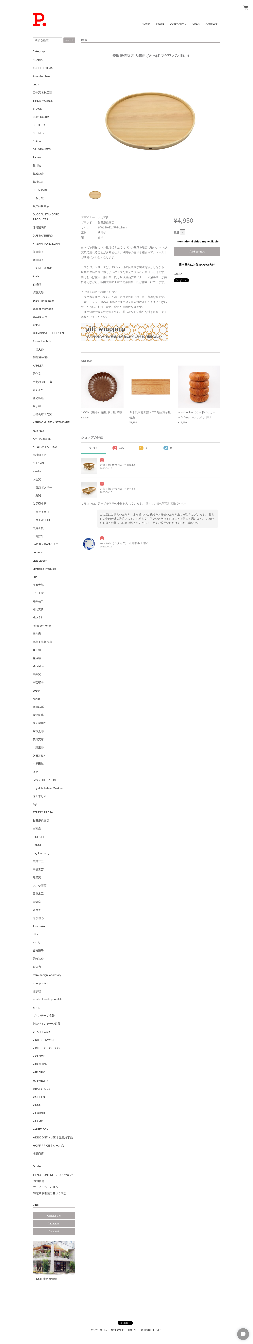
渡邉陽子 (38, 950)
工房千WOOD (41, 520)
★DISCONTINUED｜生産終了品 (53, 1137)
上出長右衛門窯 (42, 414)
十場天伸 (38, 349)
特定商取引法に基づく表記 (49, 1193)
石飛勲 (37, 284)
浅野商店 (38, 1153)
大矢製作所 (39, 723)
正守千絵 (38, 593)
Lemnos (38, 552)
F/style (37, 157)
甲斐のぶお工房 (42, 381)
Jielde (36, 324)
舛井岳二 (38, 601)
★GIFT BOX (40, 1129)
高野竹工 (38, 861)
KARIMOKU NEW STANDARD (51, 422)
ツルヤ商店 (39, 885)
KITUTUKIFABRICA (45, 446)
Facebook (54, 1231)
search (69, 40)
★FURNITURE (42, 1113)
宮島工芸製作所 (42, 641)
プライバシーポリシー (47, 1187)
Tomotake (39, 926)
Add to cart (197, 251)
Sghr (36, 804)
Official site (53, 1215)
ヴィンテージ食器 (44, 1015)
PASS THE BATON (44, 780)
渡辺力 (37, 966)
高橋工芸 (38, 869)
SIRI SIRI (38, 836)
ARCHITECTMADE (44, 68)
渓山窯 (37, 479)
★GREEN (39, 1096)
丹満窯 (37, 877)
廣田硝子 (38, 260)
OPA (35, 771)
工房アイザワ (41, 511)
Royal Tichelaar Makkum (48, 788)
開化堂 (37, 373)
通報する (178, 274)
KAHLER (38, 365)
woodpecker (40, 983)
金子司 (37, 406)
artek (36, 84)
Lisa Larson (40, 560)
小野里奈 (38, 747)
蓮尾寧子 (38, 251)
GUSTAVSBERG (43, 235)
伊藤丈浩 (38, 292)
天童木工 (38, 893)
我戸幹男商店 (41, 206)
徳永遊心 (38, 918)
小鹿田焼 (38, 763)
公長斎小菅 (39, 503)
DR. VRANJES (42, 149)
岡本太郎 (38, 731)
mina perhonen (42, 625)
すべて (93, 447)
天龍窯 (37, 901)
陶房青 (37, 910)
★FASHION (40, 1064)
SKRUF (37, 844)
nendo (37, 698)
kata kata (38, 430)
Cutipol (37, 141)
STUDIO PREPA (43, 812)
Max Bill (37, 617)
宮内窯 (37, 633)
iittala (36, 276)
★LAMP (38, 1121)
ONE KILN (39, 755)
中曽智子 (38, 682)
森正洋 (37, 650)
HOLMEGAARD (42, 268)
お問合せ (38, 1181)
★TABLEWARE (42, 1031)
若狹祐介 (38, 958)
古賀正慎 (38, 528)
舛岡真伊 (38, 609)
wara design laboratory (47, 974)
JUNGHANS (40, 357)
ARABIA (37, 60)
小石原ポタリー (42, 487)
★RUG (37, 1104)
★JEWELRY (40, 1080)
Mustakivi (38, 666)
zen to (36, 1007)
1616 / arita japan (44, 300)
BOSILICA (39, 125)
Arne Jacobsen (42, 76)
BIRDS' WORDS (43, 100)
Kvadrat (37, 471)
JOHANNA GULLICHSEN (48, 333)
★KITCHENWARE (44, 1040)
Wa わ (36, 942)
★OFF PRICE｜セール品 (48, 1145)
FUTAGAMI (40, 190)
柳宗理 (37, 991)
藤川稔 (37, 165)
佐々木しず (39, 796)
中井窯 (37, 674)
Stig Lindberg (41, 853)
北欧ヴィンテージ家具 (46, 1023)
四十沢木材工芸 (42, 92)
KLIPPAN (38, 463)
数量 (176, 232)
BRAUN (37, 108)
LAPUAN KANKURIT (45, 544)
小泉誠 (37, 495)
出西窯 (37, 828)
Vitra (35, 934)
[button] (178, 23)
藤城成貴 (38, 173)
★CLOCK (39, 1056)
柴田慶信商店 (41, 820)
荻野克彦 (38, 739)
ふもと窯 (38, 198)
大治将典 (38, 714)
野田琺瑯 (38, 706)
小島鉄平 (38, 536)
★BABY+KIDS (41, 1088)
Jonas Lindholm (42, 341)
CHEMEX (38, 133)
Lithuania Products (44, 568)
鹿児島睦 (38, 398)
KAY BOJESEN (42, 438)
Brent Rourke (41, 116)
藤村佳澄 (38, 181)
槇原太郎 (38, 584)
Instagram (53, 1223)
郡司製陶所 (39, 227)
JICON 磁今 (40, 316)
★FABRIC (39, 1072)
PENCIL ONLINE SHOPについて (53, 1175)
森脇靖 (37, 658)
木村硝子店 (39, 454)
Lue (35, 576)
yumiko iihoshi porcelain (47, 999)
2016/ (36, 690)
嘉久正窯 (38, 390)
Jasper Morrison (43, 308)
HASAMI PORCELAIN (46, 243)
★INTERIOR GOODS (46, 1048)
